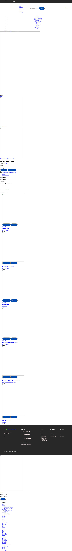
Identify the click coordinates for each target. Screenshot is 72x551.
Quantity (1, 167)
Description (4, 174)
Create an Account (6, 492)
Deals (3, 531)
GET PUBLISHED (7, 506)
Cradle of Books (4, 529)
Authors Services (5, 522)
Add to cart (4, 226)
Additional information (5, 175)
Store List (3, 545)
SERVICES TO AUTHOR (8, 507)
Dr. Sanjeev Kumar (5, 344)
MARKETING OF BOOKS (8, 508)
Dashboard (4, 530)
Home (3, 504)
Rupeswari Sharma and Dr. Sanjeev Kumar (9, 382)
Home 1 (3, 535)
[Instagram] (64, 1)
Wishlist (3, 547)
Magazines (4, 512)
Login (3, 499)
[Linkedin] (65, 1)
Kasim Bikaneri (4, 306)
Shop (3, 544)
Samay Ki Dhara (5, 228)
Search (42, 8)
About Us (3, 505)
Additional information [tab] (6, 183)
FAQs (3, 532)
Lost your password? (3, 500)
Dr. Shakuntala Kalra (5, 230)
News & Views (4, 516)
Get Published (4, 533)
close (5, 550)
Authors (3, 515)
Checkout (3, 527)
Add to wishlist (6, 224)
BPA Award (4, 524)
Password (2, 496)
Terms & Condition (5, 546)
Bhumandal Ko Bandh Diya (8, 266)
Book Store (4, 509)
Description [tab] (3, 177)
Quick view (14, 224)
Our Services (4, 541)
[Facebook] (61, 1)
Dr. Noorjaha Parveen (5, 268)
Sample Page (4, 543)
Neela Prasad (4, 422)
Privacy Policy (4, 542)
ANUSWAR (6, 513)
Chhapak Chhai (5, 304)
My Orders (4, 539)
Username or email (3, 494)
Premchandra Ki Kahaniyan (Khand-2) (10, 342)
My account (4, 537)
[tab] (37, 174)
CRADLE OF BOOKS (8, 510)
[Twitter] (62, 1)
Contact (3, 517)
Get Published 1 (4, 534)
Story (4, 171)
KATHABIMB (6, 514)
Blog (3, 523)
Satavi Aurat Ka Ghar (6, 420)
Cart (3, 525)
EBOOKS (6, 511)
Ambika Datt (5, 163)
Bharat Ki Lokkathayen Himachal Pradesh (11, 380)
